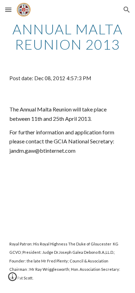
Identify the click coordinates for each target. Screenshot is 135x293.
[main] (67, 37)
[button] (8, 9)
